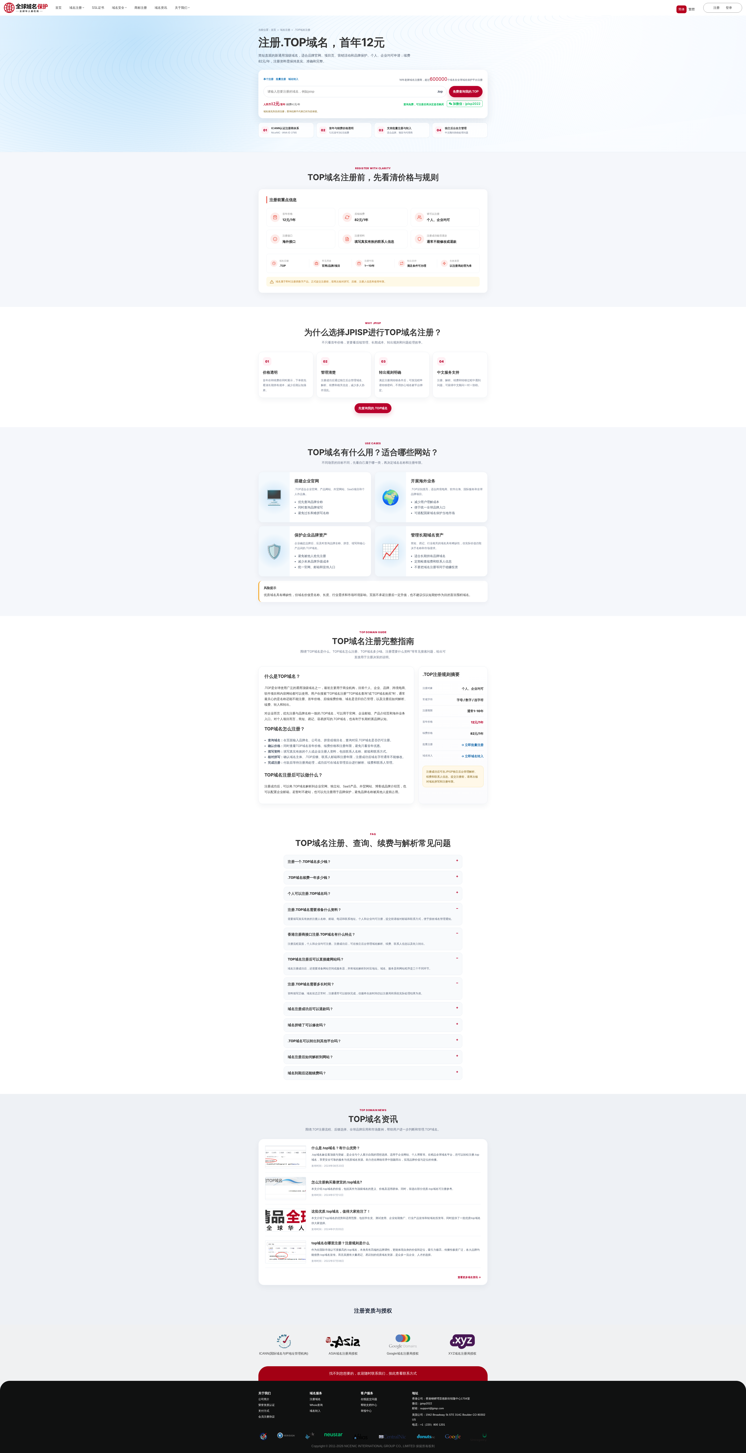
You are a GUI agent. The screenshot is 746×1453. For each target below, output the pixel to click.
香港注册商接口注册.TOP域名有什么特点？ (321, 934)
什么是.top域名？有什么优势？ (335, 1148)
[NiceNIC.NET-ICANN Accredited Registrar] (263, 1436)
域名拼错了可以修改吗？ (307, 1025)
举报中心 (366, 1410)
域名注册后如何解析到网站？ (310, 1057)
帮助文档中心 (369, 1405)
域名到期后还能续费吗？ (307, 1073)
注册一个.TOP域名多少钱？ (309, 862)
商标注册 (140, 7)
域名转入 (293, 79)
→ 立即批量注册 (472, 745)
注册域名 (315, 1399)
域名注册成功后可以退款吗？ (310, 1009)
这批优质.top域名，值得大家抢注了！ (340, 1211)
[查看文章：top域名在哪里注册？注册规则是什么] (285, 1251)
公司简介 (263, 1399)
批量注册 (281, 79)
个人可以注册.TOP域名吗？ (309, 893)
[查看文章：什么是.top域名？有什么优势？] (285, 1156)
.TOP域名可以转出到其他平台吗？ (314, 1041)
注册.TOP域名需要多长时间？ (311, 984)
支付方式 (263, 1410)
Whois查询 (316, 1405)
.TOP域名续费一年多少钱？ (309, 877)
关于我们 (181, 7)
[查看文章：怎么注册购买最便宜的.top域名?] (285, 1188)
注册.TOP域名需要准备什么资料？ (314, 910)
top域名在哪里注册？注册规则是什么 (340, 1243)
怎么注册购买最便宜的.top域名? (336, 1182)
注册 (716, 7)
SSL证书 (98, 7)
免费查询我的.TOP (466, 91)
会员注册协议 (266, 1416)
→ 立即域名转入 (472, 756)
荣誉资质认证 (266, 1405)
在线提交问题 (369, 1399)
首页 (58, 7)
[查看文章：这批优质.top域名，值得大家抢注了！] (285, 1220)
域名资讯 (161, 7)
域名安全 (118, 7)
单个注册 (268, 79)
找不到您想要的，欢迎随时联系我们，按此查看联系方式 (373, 1373)
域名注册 (75, 7)
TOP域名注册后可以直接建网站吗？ (316, 959)
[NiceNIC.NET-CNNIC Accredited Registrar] (286, 1435)
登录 (729, 7)
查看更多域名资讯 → (469, 1277)
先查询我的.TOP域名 (373, 408)
